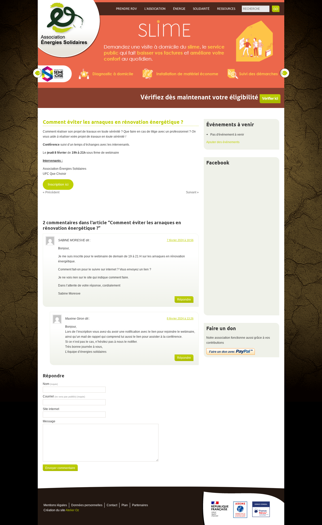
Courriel (64, 396)
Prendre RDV (126, 9)
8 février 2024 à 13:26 (180, 318)
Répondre (184, 299)
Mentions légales (55, 505)
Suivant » (192, 192)
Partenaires (140, 505)
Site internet (51, 409)
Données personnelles (86, 505)
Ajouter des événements (222, 142)
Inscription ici (58, 184)
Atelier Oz (72, 510)
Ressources (226, 9)
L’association (155, 9)
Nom (50, 384)
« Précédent (51, 192)
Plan (125, 505)
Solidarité (201, 9)
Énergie (179, 9)
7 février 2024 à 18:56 (180, 240)
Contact (112, 505)
